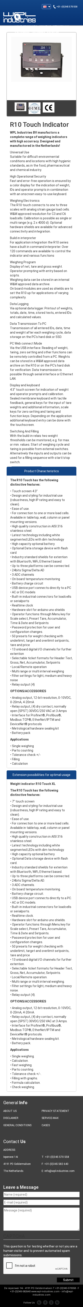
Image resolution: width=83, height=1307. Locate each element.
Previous (13, 108)
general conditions (17, 1125)
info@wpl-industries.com (59, 1171)
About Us (10, 1111)
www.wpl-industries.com (45, 1291)
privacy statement (55, 1111)
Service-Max (50, 1118)
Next (69, 108)
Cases (46, 1125)
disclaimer (10, 1118)
